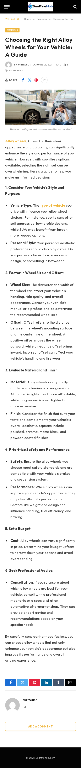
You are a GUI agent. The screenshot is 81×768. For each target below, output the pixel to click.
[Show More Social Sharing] (44, 80)
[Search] (74, 6)
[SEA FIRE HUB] (41, 7)
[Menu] (7, 6)
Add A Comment (40, 726)
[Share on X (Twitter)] (29, 80)
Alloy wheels (15, 141)
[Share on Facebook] (23, 80)
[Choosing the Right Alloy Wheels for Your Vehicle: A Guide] (40, 107)
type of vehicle (52, 205)
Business (12, 30)
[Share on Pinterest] (36, 80)
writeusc (23, 64)
